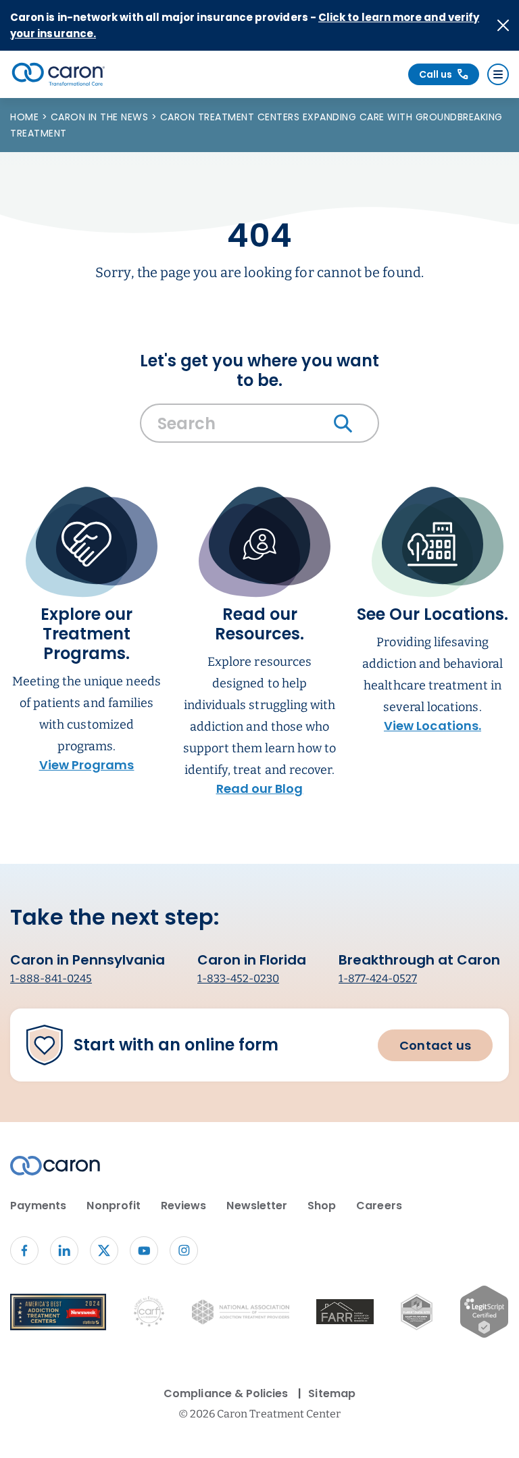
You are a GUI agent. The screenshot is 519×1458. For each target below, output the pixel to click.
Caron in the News (101, 117)
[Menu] (498, 74)
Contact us (435, 1045)
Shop (321, 1205)
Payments (38, 1205)
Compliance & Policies (226, 1393)
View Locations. (432, 725)
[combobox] (259, 426)
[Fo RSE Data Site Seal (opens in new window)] (416, 1315)
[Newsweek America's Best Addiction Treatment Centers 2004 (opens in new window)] (58, 1315)
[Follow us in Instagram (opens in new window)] (184, 1250)
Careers (378, 1205)
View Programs (86, 765)
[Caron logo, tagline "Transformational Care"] (58, 74)
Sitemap (331, 1393)
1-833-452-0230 (238, 978)
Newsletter (256, 1205)
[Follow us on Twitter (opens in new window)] (104, 1250)
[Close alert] (503, 25)
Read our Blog (259, 788)
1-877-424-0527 (378, 978)
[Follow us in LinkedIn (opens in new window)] (64, 1250)
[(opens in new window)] (344, 1314)
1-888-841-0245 (51, 978)
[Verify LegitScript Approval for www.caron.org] (484, 1314)
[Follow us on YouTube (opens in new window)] (144, 1250)
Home (26, 117)
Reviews (183, 1205)
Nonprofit (113, 1205)
